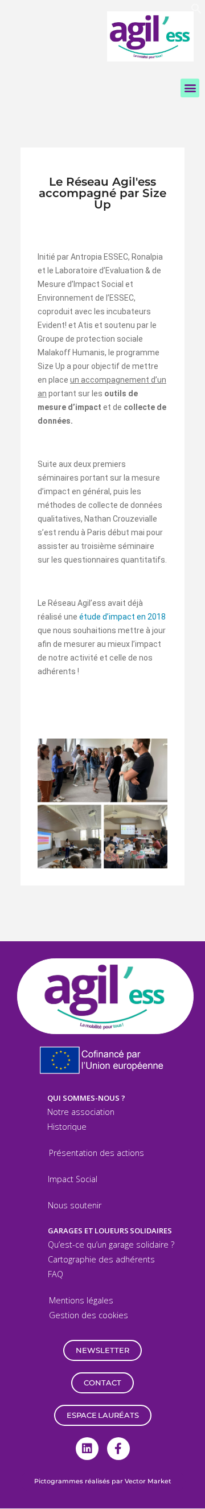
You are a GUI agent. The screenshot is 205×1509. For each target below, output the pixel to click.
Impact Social (72, 1179)
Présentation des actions (96, 1152)
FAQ (55, 1274)
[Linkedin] (87, 1448)
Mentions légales (81, 1300)
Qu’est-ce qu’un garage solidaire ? (111, 1244)
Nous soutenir (74, 1205)
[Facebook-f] (118, 1448)
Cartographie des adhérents (101, 1259)
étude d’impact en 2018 (122, 616)
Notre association (80, 1111)
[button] (196, 11)
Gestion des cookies (88, 1315)
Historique (67, 1126)
